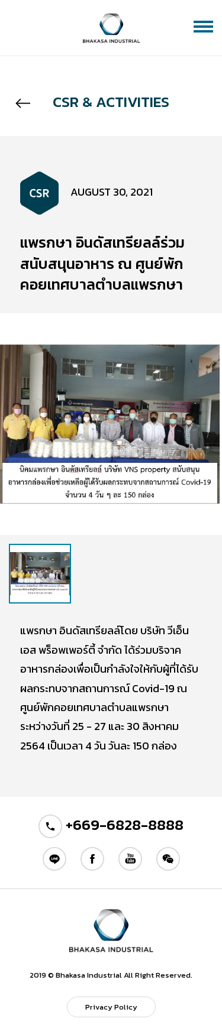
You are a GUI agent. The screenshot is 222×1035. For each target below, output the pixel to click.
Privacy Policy (111, 1007)
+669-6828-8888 (123, 824)
